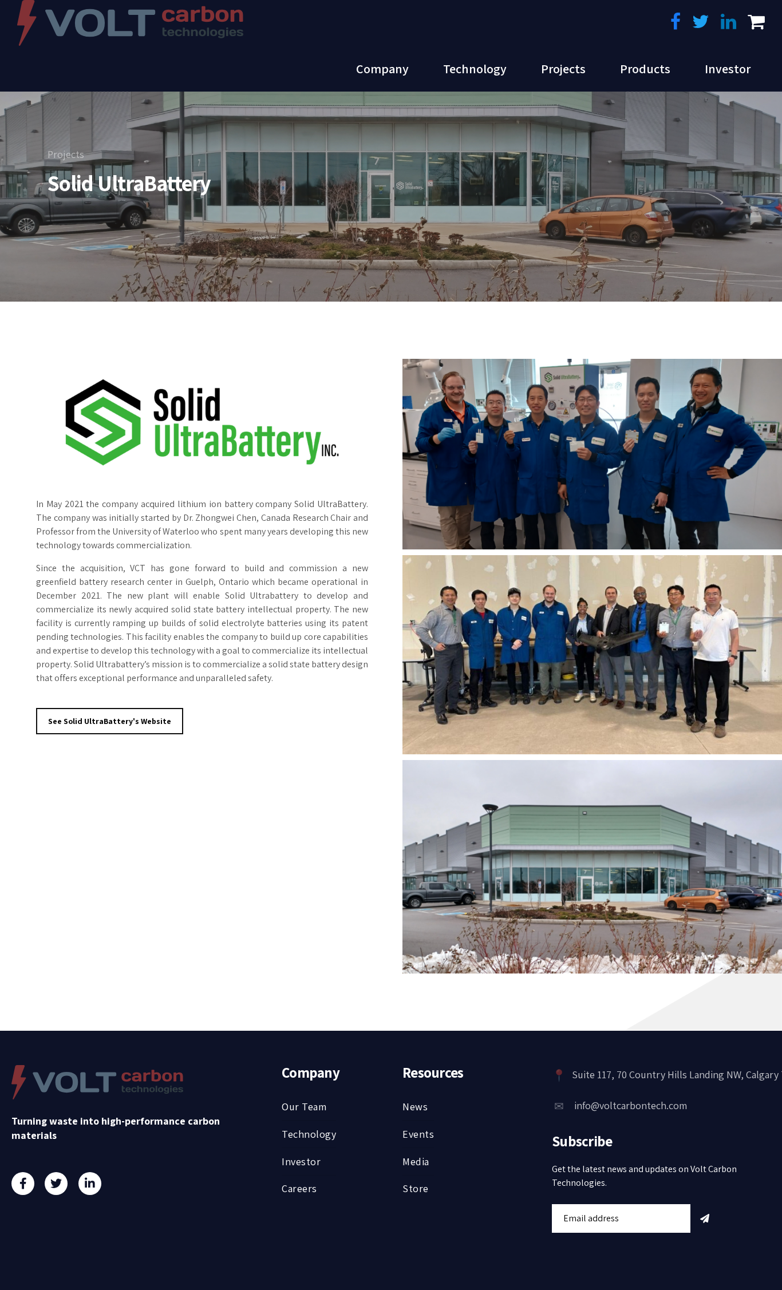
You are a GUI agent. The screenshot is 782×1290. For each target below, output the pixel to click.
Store (415, 1188)
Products (645, 69)
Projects (563, 69)
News (415, 1106)
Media (415, 1161)
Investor (728, 69)
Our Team (304, 1106)
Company (382, 69)
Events (418, 1134)
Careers (299, 1188)
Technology (475, 69)
